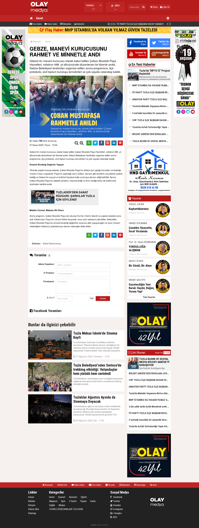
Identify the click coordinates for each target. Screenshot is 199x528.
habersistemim (102, 525)
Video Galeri (52, 24)
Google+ (117, 513)
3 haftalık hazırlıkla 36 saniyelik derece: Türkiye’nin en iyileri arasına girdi (150, 113)
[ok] (143, 7)
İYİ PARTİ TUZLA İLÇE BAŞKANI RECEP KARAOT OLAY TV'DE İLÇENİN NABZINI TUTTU (150, 92)
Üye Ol (166, 7)
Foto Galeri (37, 24)
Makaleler (67, 24)
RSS (114, 517)
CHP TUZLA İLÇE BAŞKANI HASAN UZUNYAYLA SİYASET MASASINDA (150, 120)
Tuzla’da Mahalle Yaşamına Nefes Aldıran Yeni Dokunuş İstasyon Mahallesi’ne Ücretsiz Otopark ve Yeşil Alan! (150, 106)
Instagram (117, 509)
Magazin (53, 501)
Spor (63, 501)
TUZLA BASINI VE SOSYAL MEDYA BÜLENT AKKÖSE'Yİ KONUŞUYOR (150, 141)
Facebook (117, 497)
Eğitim (84, 497)
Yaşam (48, 41)
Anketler (80, 24)
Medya (62, 505)
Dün (161, 353)
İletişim (31, 505)
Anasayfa (36, 41)
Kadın (93, 501)
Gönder (103, 298)
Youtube (116, 505)
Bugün (157, 353)
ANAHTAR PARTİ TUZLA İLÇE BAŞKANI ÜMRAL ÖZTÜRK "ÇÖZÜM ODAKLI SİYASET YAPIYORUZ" (150, 99)
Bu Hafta (167, 353)
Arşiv (154, 485)
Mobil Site (62, 485)
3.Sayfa (72, 501)
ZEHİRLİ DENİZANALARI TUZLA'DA (66, 509)
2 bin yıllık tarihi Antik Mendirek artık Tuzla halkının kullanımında (150, 406)
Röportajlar (141, 485)
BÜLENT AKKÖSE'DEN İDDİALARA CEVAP (150, 134)
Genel (39, 18)
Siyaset (61, 497)
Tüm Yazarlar (149, 297)
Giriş (155, 7)
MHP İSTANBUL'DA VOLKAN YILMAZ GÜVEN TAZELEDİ (111, 29)
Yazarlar (111, 485)
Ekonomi (73, 497)
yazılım (93, 525)
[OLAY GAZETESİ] (39, 14)
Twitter (116, 501)
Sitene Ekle (33, 509)
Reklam (31, 501)
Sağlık (52, 505)
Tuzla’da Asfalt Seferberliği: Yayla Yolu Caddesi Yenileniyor (150, 127)
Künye (31, 497)
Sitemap (32, 513)
